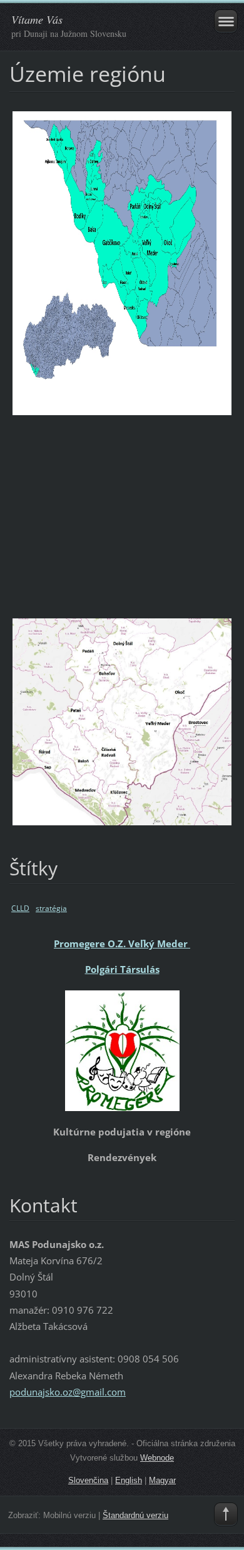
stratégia (51, 908)
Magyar (162, 1480)
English (128, 1480)
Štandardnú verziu (135, 1515)
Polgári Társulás (122, 969)
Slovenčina (88, 1480)
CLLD (20, 908)
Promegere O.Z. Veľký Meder (122, 943)
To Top (226, 1514)
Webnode (157, 1457)
